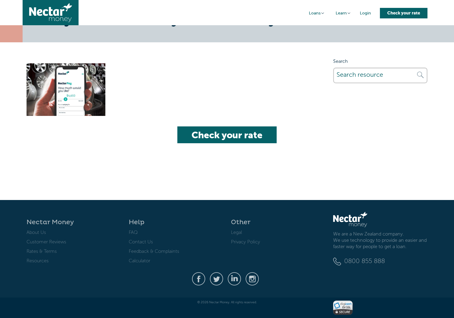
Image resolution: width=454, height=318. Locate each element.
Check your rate (403, 13)
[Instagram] (252, 278)
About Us (36, 232)
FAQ (133, 232)
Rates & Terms (42, 251)
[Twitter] (216, 278)
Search (340, 61)
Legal (236, 232)
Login (365, 13)
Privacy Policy (245, 242)
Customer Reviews (46, 242)
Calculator (139, 261)
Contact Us (141, 242)
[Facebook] (198, 278)
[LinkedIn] (234, 278)
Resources (38, 261)
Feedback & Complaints (154, 251)
